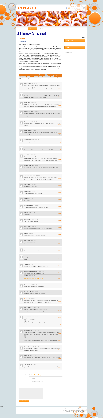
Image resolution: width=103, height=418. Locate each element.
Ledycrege (26, 298)
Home (22, 29)
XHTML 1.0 (82, 411)
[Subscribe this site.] (69, 8)
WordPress (82, 410)
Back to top (67, 408)
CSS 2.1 (77, 411)
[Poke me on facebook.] (66, 8)
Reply (59, 88)
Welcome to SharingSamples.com (72, 44)
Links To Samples (41, 29)
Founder (32, 29)
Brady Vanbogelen (37, 375)
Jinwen (73, 411)
